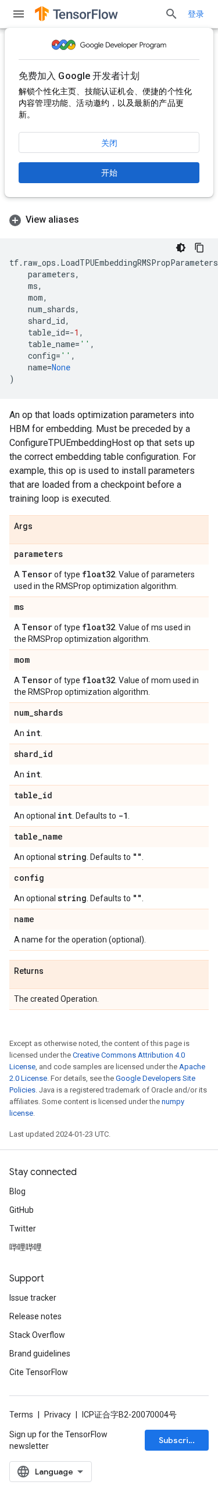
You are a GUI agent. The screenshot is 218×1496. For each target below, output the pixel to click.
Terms (21, 1414)
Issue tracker (32, 1297)
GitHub (21, 1210)
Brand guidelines (39, 1353)
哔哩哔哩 (25, 1247)
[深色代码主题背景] (180, 247)
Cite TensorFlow (38, 1372)
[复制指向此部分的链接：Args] (44, 527)
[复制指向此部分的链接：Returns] (55, 972)
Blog (17, 1191)
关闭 (109, 143)
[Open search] (171, 14)
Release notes (35, 1316)
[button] (109, 220)
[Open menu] (18, 14)
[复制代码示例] (199, 247)
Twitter (22, 1228)
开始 (109, 172)
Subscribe (179, 1440)
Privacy (57, 1414)
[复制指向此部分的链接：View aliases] (90, 220)
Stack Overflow (37, 1335)
